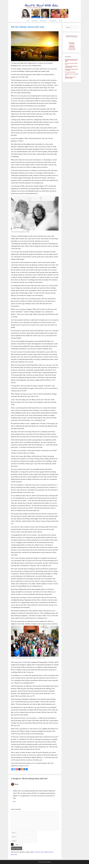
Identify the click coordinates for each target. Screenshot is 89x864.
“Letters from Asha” (71, 49)
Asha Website (34, 20)
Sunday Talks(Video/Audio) (71, 46)
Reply (14, 801)
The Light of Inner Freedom (70, 72)
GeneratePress (48, 862)
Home (28, 20)
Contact (60, 20)
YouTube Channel (71, 48)
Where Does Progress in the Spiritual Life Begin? (70, 77)
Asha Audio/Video (53, 20)
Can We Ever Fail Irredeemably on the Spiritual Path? (71, 67)
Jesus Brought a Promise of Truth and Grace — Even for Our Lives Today (71, 60)
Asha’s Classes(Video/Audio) (72, 43)
